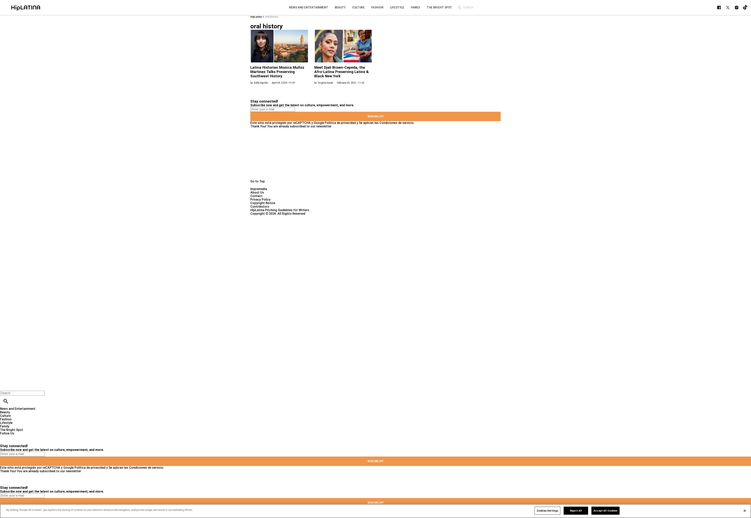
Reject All (576, 510)
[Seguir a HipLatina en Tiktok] (745, 7)
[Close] (744, 510)
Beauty (5, 412)
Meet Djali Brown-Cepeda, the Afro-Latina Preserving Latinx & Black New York (341, 71)
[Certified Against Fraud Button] (264, 217)
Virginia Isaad (325, 82)
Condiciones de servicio (396, 123)
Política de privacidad (340, 123)
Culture (5, 416)
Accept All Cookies (605, 510)
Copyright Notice (262, 203)
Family (4, 426)
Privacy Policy (260, 199)
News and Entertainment (17, 409)
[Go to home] (375, 153)
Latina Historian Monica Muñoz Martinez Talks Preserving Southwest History (277, 71)
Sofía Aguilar (261, 82)
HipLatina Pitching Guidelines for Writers (279, 210)
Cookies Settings (547, 510)
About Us (257, 192)
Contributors (259, 206)
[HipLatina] (25, 7)
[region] (375, 511)
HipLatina (256, 16)
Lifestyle (6, 423)
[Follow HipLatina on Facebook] (719, 7)
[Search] (459, 7)
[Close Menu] (4, 386)
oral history (271, 16)
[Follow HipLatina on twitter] (727, 7)
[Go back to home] (308, 230)
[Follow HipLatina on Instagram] (736, 7)
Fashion (6, 419)
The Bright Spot (11, 430)
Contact (256, 196)
